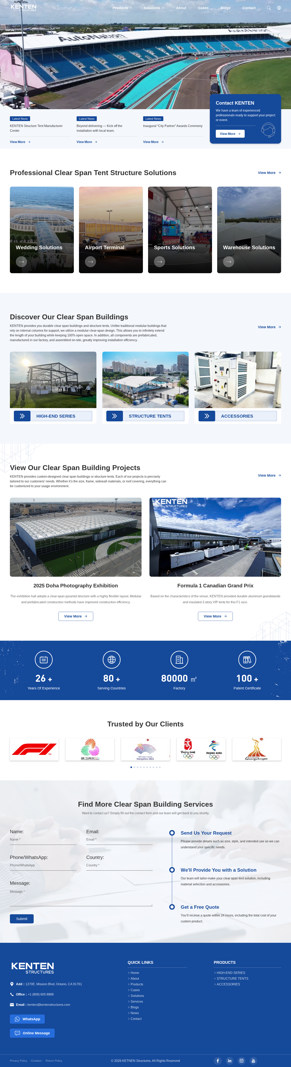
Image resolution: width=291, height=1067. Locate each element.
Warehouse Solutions (249, 247)
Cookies (36, 1060)
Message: (20, 883)
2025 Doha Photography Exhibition (75, 586)
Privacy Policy (18, 1060)
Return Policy (54, 1060)
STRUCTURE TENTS (231, 978)
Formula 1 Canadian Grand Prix (215, 586)
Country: (95, 857)
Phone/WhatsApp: (29, 857)
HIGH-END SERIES (229, 972)
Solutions (154, 8)
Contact (249, 8)
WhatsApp (27, 1019)
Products (122, 8)
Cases (203, 8)
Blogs (225, 8)
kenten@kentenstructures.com (49, 1004)
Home (133, 972)
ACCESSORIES (227, 984)
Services (135, 1001)
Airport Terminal (104, 247)
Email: (92, 831)
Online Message (32, 1033)
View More (20, 142)
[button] (131, 767)
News (133, 1013)
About (181, 8)
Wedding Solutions (39, 247)
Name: (17, 831)
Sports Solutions (174, 247)
